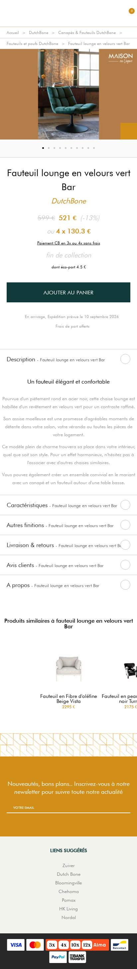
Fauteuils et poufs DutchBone (32, 43)
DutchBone (38, 32)
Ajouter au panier (68, 292)
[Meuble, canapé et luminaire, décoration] (68, 13)
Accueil (13, 32)
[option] (68, 94)
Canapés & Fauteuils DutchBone (87, 32)
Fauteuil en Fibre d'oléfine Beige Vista (68, 699)
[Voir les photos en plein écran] (128, 131)
